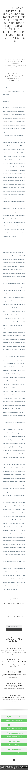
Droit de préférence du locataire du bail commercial (14, 78)
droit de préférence (7, 91)
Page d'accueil (15, 63)
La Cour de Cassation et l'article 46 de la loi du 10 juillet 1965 (15, 60)
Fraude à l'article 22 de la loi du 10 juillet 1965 (15, 66)
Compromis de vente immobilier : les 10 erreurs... (14, 662)
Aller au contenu (6, 2)
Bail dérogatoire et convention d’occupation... (14, 685)
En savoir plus (17, 768)
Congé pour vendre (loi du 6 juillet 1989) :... (14, 651)
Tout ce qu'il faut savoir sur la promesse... (14, 697)
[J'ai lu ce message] (26, 766)
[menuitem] (15, 61)
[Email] (14, 759)
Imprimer (14, 599)
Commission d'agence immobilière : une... (14, 674)
